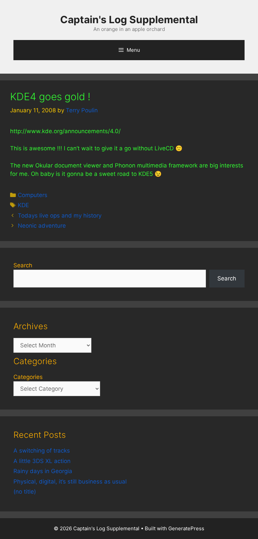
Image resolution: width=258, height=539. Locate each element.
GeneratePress (186, 528)
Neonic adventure (42, 225)
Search (22, 265)
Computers (32, 195)
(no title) (24, 491)
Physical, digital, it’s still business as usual (70, 481)
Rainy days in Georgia (42, 471)
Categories (28, 377)
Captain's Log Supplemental (129, 19)
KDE (23, 205)
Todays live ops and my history (59, 215)
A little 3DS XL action (42, 461)
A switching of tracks (41, 450)
